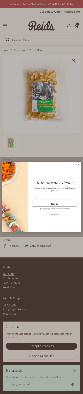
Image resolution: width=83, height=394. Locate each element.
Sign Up (54, 204)
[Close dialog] (78, 164)
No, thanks (54, 215)
